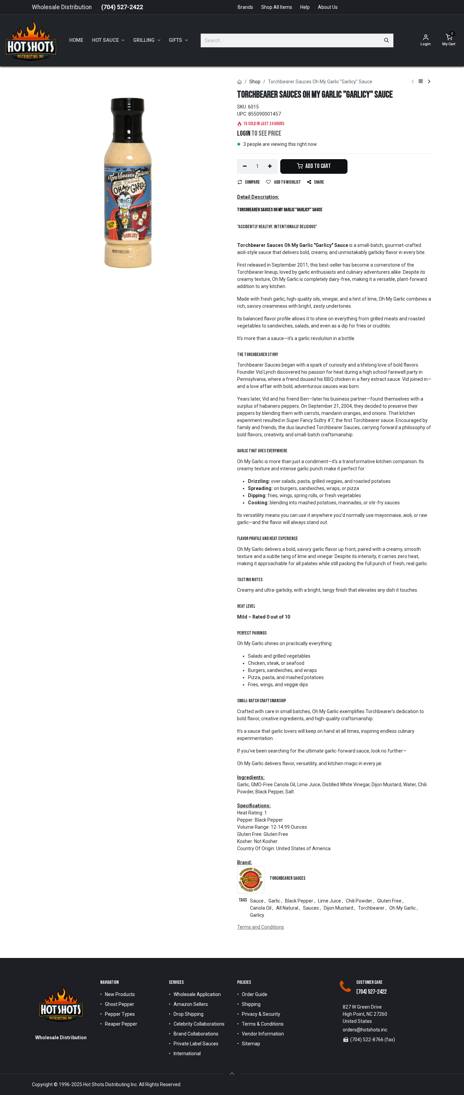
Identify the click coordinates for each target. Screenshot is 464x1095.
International (187, 1053)
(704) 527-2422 (122, 7)
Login (243, 133)
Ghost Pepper (119, 1004)
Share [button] (319, 182)
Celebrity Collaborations (199, 1024)
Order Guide (254, 994)
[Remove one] (244, 167)
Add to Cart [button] (317, 166)
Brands (245, 7)
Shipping (251, 1004)
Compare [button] (252, 182)
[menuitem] (76, 40)
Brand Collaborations (196, 1034)
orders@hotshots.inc (365, 1029)
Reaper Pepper (121, 1024)
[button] (232, 1073)
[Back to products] (421, 81)
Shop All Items (276, 7)
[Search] (386, 40)
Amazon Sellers (191, 1004)
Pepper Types (120, 1014)
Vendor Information (263, 1034)
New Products (120, 994)
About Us (328, 7)
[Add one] (270, 167)
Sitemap (251, 1043)
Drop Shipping (188, 1014)
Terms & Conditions (263, 1024)
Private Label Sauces (196, 1043)
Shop (255, 81)
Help (305, 7)
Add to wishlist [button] (287, 182)
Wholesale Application (197, 994)
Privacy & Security (261, 1014)
